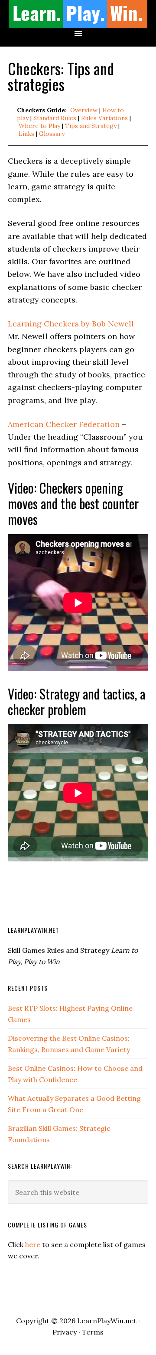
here (32, 1244)
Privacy (64, 1332)
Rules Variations (104, 118)
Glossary (52, 134)
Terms (93, 1332)
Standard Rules (54, 118)
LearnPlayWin (78, 14)
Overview (84, 110)
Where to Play (39, 126)
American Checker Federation (64, 424)
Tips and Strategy (91, 126)
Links (26, 134)
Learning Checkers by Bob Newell (71, 324)
